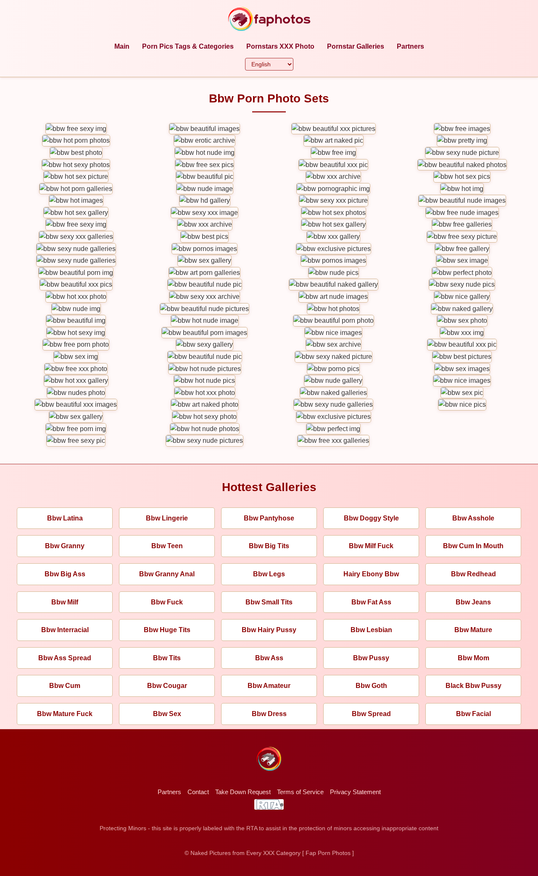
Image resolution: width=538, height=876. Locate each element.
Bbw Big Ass (65, 574)
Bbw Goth (371, 685)
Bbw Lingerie (167, 518)
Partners (410, 46)
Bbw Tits (167, 658)
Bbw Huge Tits (167, 629)
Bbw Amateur (269, 685)
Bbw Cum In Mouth (473, 545)
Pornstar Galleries (355, 46)
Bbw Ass (269, 658)
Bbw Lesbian (371, 629)
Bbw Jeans (473, 602)
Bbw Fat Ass (371, 602)
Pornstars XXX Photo (280, 46)
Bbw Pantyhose (269, 518)
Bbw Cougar (167, 685)
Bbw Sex (167, 713)
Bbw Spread (371, 713)
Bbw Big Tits (269, 545)
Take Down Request (243, 791)
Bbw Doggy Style (371, 518)
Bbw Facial (473, 713)
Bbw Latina (65, 518)
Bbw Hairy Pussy (269, 629)
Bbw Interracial (65, 629)
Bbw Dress (269, 713)
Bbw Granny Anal (167, 574)
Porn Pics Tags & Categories (188, 46)
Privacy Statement (355, 791)
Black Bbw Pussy (473, 685)
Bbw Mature (473, 629)
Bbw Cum (64, 685)
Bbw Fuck (167, 602)
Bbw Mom (473, 658)
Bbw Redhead (473, 574)
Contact (198, 791)
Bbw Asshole (473, 518)
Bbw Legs (269, 574)
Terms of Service (300, 791)
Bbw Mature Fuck (64, 713)
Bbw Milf (64, 602)
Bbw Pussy (371, 658)
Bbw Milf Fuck (371, 545)
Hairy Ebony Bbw (371, 574)
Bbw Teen (167, 545)
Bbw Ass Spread (64, 658)
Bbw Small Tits (269, 602)
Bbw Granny (64, 545)
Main (121, 46)
